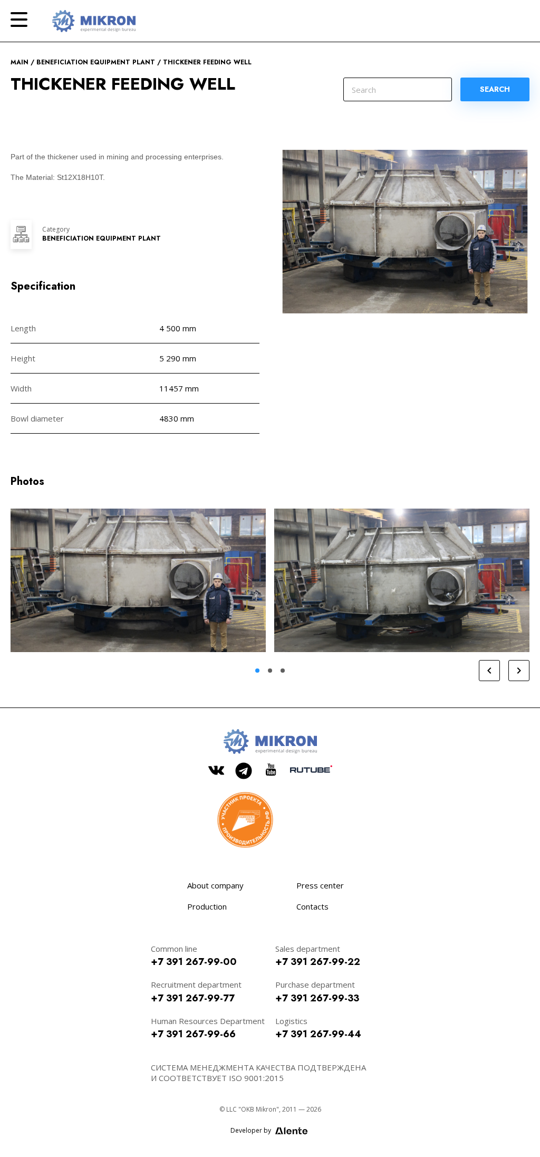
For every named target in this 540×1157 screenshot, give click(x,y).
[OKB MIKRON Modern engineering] (93, 21)
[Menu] (19, 19)
